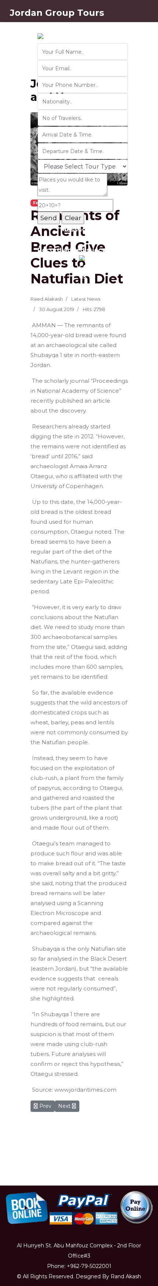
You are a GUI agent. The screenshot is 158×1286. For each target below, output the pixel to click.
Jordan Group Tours (57, 12)
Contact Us (56, 29)
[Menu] (143, 163)
